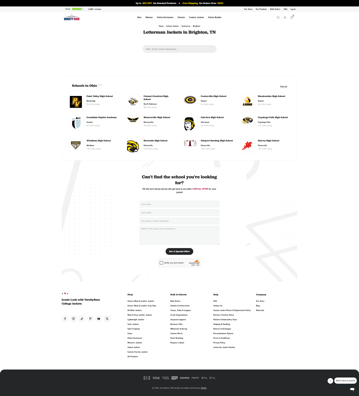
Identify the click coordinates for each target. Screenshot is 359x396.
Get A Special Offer (179, 251)
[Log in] (285, 17)
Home (161, 26)
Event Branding (176, 338)
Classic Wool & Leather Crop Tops (141, 305)
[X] (107, 318)
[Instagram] (73, 318)
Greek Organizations (179, 315)
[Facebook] (65, 318)
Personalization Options (223, 333)
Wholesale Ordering (178, 329)
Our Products (261, 9)
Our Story (248, 9)
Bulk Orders (275, 9)
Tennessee (185, 26)
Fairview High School (212, 117)
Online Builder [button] (215, 17)
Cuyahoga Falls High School (273, 117)
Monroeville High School (157, 117)
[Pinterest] (90, 318)
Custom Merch (176, 333)
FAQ (285, 9)
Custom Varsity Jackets (137, 352)
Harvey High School (268, 140)
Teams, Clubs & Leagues (180, 310)
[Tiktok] (82, 318)
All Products (132, 356)
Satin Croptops (133, 329)
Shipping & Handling (221, 324)
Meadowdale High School (271, 96)
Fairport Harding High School (217, 140)
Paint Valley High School (100, 96)
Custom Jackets (196, 17)
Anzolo (203, 388)
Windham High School (99, 140)
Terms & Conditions (221, 338)
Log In (293, 9)
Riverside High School (155, 140)
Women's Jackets (134, 342)
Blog (258, 305)
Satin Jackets (133, 324)
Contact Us (217, 305)
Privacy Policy (219, 342)
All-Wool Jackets (134, 310)
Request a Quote (177, 342)
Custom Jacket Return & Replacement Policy (232, 310)
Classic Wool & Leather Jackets (140, 301)
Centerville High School (213, 96)
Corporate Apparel (178, 319)
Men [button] (139, 17)
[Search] (278, 17)
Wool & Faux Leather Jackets (139, 315)
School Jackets (172, 26)
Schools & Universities (180, 305)
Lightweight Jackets (135, 319)
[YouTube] (98, 318)
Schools (181, 17)
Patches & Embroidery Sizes (225, 319)
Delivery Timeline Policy (223, 315)
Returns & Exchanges (222, 329)
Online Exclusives (165, 17)
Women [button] (149, 17)
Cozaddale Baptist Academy (102, 117)
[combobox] (179, 49)
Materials (260, 310)
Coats (129, 333)
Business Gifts (176, 324)
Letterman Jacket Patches (224, 347)
